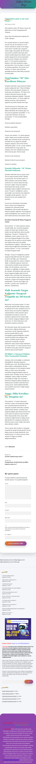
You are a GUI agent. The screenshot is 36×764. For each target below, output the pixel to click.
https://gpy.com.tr (19, 560)
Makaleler (12, 446)
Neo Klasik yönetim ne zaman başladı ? (11, 588)
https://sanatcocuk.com (7, 560)
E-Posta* (7, 510)
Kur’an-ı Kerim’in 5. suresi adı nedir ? (11, 596)
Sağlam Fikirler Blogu (23, 3)
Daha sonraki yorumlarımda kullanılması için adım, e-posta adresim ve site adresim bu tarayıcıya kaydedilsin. (17, 529)
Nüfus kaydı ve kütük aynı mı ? (9, 579)
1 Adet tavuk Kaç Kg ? (7, 584)
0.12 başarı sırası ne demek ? (9, 600)
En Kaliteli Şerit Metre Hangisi (9, 701)
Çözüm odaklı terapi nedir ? (14, 456)
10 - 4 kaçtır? (8, 534)
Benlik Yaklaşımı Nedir (7, 691)
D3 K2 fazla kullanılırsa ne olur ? (10, 592)
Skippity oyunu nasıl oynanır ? (9, 604)
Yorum (6, 483)
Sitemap (16, 562)
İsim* (6, 502)
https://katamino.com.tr (7, 562)
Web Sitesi (7, 517)
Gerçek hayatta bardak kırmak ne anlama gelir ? (13, 608)
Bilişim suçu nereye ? (7, 612)
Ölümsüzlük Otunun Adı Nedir (9, 696)
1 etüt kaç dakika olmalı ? (8, 575)
